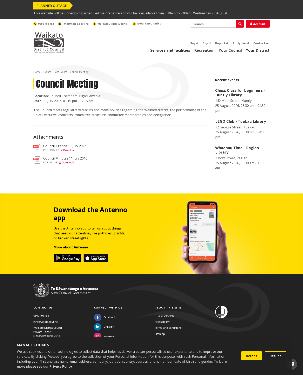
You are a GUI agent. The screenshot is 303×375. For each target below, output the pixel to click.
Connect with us (108, 307)
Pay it (207, 43)
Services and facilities (170, 50)
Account (259, 24)
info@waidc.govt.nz (45, 322)
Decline (275, 356)
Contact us (261, 43)
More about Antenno (71, 247)
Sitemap (160, 334)
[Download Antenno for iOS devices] (95, 258)
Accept (251, 356)
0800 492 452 (41, 315)
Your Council (230, 50)
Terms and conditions (168, 328)
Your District (258, 50)
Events (47, 72)
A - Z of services (164, 315)
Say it (194, 43)
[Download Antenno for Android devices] (67, 258)
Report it (221, 43)
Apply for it (241, 43)
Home (37, 72)
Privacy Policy (60, 366)
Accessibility (162, 322)
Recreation (204, 50)
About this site (168, 307)
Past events (60, 72)
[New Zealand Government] (65, 294)
